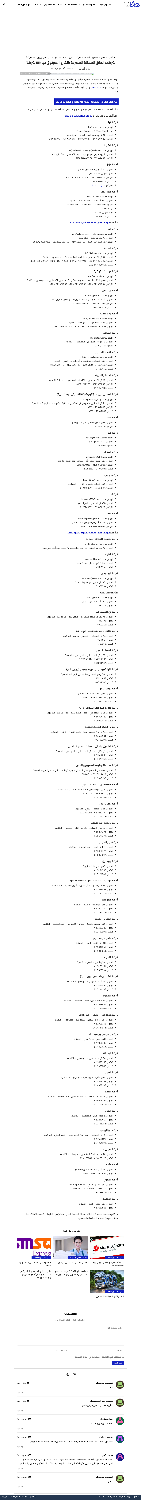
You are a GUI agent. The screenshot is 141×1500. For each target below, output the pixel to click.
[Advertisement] (70, 30)
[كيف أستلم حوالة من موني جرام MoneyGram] (107, 1247)
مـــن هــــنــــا (98, 185)
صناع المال (96, 87)
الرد (19, 1392)
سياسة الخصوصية (19, 1496)
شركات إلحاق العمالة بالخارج (78, 116)
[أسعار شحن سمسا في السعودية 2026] (34, 1247)
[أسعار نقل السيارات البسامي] (107, 1281)
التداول (37, 4)
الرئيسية (104, 4)
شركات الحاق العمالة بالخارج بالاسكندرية (90, 223)
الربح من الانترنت (22, 4)
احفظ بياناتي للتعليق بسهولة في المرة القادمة (98, 1357)
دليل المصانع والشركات (114, 1257)
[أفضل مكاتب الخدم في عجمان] (70, 1247)
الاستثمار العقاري (53, 4)
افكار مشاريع (89, 4)
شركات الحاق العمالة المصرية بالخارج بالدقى (88, 533)
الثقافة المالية (72, 4)
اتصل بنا (5, 1496)
